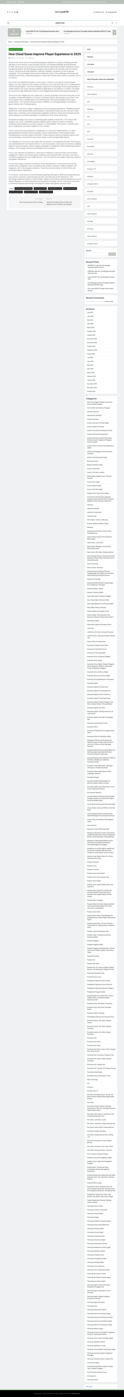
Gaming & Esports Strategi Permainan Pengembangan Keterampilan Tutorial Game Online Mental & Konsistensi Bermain (100, 573)
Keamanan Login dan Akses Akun (97, 723)
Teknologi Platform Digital (95, 1328)
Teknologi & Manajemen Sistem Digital (99, 1247)
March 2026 (90, 327)
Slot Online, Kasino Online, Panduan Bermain (100, 1127)
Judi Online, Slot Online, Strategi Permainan (100, 632)
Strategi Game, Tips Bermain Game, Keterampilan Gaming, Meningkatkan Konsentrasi (98, 1169)
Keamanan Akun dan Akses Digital (97, 672)
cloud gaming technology (23, 188)
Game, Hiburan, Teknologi (95, 567)
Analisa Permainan (93, 419)
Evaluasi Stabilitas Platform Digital (97, 523)
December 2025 (92, 339)
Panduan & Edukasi (93, 862)
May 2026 (90, 320)
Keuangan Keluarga (93, 777)
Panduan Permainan (93, 956)
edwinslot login (91, 516)
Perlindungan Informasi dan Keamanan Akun (100, 1017)
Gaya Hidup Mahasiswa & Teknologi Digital (100, 604)
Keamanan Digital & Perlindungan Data (98, 691)
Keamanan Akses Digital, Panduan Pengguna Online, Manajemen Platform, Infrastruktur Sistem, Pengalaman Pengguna (100, 666)
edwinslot (90, 505)
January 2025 (91, 380)
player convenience (46, 192)
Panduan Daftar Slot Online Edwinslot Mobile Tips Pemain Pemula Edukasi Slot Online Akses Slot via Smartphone (100, 906)
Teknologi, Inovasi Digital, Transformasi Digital (101, 1349)
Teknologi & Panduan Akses (95, 1255)
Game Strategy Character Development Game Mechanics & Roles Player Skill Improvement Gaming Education (101, 558)
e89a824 (13, 58)
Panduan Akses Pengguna (95, 900)
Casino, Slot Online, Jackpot (95, 472)
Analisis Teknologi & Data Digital (97, 457)
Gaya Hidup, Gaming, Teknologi (96, 607)
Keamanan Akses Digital (94, 660)
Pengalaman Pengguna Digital (96, 992)
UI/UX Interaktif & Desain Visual (96, 1372)
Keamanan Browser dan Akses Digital (98, 676)
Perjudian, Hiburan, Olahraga (95, 1013)
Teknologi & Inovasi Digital (95, 1232)
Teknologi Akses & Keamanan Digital (98, 1270)
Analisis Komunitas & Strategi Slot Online (99, 430)
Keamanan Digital (92, 683)
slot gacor (90, 87)
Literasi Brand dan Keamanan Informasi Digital (101, 804)
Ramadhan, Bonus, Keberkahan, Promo (98, 1076)
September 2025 (92, 350)
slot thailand (91, 161)
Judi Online (90, 628)
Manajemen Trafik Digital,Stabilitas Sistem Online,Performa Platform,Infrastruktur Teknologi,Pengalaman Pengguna (100, 843)
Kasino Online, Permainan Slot (96, 641)
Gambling (90, 527)
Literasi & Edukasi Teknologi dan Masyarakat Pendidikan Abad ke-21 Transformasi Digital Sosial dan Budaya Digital (100, 798)
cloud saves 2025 (40, 188)
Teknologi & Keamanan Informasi (97, 1243)
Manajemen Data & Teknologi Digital (98, 829)
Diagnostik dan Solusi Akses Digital (98, 493)
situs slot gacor (92, 94)
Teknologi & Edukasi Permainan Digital (99, 1221)
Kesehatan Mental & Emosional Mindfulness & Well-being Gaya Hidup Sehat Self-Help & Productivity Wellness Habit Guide (101, 752)
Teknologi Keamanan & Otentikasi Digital (99, 1321)
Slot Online (90, 1102)
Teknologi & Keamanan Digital (96, 1240)
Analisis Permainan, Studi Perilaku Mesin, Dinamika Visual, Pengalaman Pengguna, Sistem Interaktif (99, 440)
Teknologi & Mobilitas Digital (96, 1251)
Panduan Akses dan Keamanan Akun (98, 877)
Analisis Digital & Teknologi (95, 426)
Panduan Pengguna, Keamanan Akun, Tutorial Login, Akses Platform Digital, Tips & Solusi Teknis (100, 950)
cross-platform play (55, 188)
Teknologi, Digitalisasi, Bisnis (96, 1342)
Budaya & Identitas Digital (95, 465)
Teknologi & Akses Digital (95, 1206)
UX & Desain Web (92, 1380)
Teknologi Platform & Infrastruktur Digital (99, 1325)
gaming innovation (31, 192)
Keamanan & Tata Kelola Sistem (97, 649)
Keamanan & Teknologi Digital (96, 653)
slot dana (90, 221)
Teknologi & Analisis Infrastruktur (97, 1210)
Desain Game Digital (93, 482)
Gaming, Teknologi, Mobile (95, 592)
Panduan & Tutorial (93, 869)
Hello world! (109, 301)
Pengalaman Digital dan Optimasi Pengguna (100, 988)
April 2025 (90, 369)
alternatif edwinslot (93, 412)
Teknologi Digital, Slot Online (96, 1302)
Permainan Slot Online (94, 1045)
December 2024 (92, 384)
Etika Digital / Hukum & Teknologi (97, 520)
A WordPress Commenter (95, 301)
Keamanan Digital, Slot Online (96, 708)
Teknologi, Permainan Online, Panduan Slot (100, 1359)
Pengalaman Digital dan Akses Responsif (99, 984)
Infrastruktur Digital (93, 621)
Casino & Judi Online (93, 468)
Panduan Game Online (93, 912)
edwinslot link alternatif (94, 512)
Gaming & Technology (15, 49)
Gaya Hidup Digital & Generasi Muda (98, 600)
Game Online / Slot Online (95, 542)
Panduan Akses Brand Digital (96, 873)
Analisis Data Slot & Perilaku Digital (98, 423)
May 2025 (90, 365)
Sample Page (59, 23)
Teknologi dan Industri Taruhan (96, 1273)
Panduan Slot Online (93, 963)
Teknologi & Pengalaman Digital (96, 1258)
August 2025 (91, 354)
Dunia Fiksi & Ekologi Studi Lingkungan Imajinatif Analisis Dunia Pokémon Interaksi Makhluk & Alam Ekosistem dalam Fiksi (100, 499)
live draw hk (90, 146)
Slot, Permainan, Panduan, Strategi (97, 1154)
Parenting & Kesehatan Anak (95, 973)
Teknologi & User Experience (96, 1266)
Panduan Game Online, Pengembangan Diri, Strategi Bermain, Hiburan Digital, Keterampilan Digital (101, 917)
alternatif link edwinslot (94, 415)
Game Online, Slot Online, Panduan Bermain (100, 552)
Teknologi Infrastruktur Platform (97, 1310)
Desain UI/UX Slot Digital (94, 489)
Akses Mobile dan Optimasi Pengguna (98, 408)
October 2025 (91, 346)
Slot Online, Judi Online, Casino (96, 1120)
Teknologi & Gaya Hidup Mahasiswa (98, 1225)
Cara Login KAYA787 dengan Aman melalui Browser (106, 31)
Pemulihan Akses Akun (94, 977)
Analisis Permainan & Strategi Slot (97, 434)
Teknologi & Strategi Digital (95, 1262)
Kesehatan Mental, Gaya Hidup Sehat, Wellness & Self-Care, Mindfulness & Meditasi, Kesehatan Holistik (101, 760)
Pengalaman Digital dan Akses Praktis (98, 980)
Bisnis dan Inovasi (92, 461)
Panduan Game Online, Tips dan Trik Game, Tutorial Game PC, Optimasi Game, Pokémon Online (100, 925)
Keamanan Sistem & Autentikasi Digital (99, 736)
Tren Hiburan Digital (93, 1363)
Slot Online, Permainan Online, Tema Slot (99, 1150)
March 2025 (90, 372)
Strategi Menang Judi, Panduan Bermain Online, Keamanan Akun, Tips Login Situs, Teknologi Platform (101, 1177)
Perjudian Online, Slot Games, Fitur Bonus (99, 1003)
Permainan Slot (91, 1038)
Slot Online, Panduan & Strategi (96, 1131)
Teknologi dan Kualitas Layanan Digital (99, 1277)
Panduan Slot (91, 960)
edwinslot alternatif (93, 508)
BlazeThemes (76, 1393)
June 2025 (90, 361)
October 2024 (91, 391)
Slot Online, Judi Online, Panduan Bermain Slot (101, 1123)
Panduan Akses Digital (94, 881)
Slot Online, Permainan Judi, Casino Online (100, 1146)
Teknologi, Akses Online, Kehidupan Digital (100, 1338)
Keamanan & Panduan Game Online (97, 645)
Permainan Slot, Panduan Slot (96, 1064)
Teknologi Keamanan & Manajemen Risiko (100, 1317)
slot (45, 69)
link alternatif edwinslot (94, 792)
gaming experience (16, 192)
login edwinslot (91, 825)
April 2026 (90, 324)
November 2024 (92, 387)
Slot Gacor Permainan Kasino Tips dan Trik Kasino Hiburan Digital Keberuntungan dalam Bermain (100, 1097)
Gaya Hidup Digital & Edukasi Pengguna (99, 596)
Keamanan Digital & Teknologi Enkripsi (99, 698)
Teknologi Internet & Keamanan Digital (98, 1313)
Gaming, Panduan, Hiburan (95, 588)
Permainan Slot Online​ (94, 1042)
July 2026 (90, 312)
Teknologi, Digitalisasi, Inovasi (96, 1345)
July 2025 (90, 357)
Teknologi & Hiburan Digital (95, 1228)
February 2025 (91, 376)
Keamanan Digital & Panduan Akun (97, 687)
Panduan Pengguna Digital (95, 944)
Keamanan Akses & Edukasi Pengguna (98, 656)
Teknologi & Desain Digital (95, 1213)
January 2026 (91, 335)
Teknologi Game (92, 1306)
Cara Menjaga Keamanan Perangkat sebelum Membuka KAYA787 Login (84, 2)
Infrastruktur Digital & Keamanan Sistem (99, 624)
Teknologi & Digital (93, 1217)
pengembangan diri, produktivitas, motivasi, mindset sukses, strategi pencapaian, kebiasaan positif (100, 998)
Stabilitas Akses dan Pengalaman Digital (99, 1157)
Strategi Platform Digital (94, 1183)
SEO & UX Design (92, 1079)
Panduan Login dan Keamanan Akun (98, 931)
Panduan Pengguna (93, 941)
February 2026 (91, 331)
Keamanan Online (92, 727)
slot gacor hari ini (92, 184)
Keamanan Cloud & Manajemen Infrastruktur (100, 679)
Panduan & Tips (92, 866)
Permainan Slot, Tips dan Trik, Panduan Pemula (101, 1068)
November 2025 (92, 342)
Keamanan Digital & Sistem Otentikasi (98, 694)
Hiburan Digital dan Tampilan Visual (98, 611)
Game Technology (92, 564)
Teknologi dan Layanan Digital (96, 1281)
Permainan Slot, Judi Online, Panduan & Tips (100, 1055)
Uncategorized (91, 1376)
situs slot (90, 154)
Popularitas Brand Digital (94, 1072)
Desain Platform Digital (94, 486)
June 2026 (90, 316)
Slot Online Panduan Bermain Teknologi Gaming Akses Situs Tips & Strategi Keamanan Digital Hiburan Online (101, 1108)
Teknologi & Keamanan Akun (96, 1236)
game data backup (70, 188)
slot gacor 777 (91, 169)
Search (88, 251)
